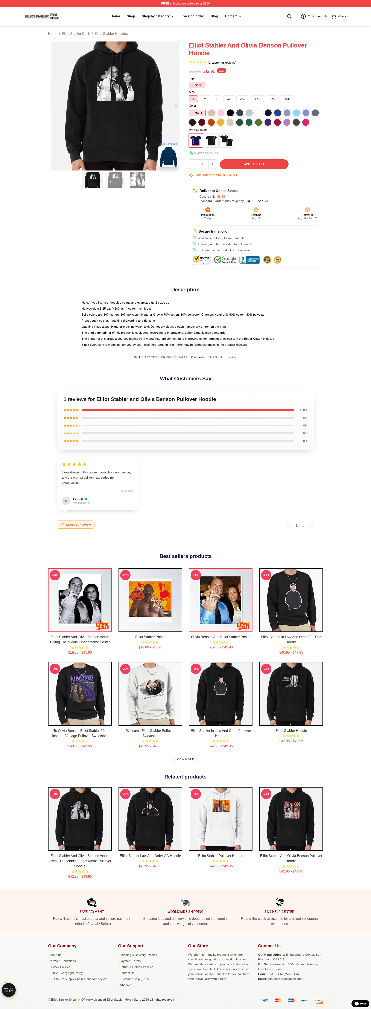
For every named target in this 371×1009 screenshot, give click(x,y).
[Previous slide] (54, 106)
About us (55, 955)
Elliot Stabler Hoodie (291, 731)
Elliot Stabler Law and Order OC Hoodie (150, 856)
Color (192, 105)
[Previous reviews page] (289, 525)
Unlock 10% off (8, 990)
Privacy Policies (59, 967)
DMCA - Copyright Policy (66, 973)
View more (185, 759)
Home (52, 33)
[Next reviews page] (310, 525)
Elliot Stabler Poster (150, 637)
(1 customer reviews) (222, 62)
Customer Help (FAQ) (134, 979)
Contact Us (126, 973)
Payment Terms (130, 961)
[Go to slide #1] (92, 180)
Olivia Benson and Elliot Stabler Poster (221, 637)
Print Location (198, 129)
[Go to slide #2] (115, 180)
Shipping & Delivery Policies (138, 955)
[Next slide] (175, 106)
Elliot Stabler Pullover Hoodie (220, 856)
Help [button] (363, 1003)
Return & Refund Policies (136, 967)
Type (192, 78)
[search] (289, 16)
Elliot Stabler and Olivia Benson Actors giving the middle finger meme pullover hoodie (80, 861)
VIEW (80, 627)
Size (192, 92)
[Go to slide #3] (137, 180)
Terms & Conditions (62, 961)
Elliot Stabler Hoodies (111, 33)
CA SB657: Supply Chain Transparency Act (78, 979)
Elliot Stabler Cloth (76, 33)
